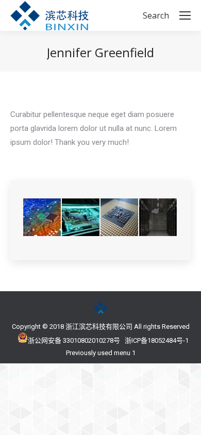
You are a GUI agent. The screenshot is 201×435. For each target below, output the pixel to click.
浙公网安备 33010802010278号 (74, 340)
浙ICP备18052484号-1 (157, 340)
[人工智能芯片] (81, 217)
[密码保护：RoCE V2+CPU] (119, 217)
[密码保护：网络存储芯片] (158, 217)
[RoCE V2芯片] (42, 217)
